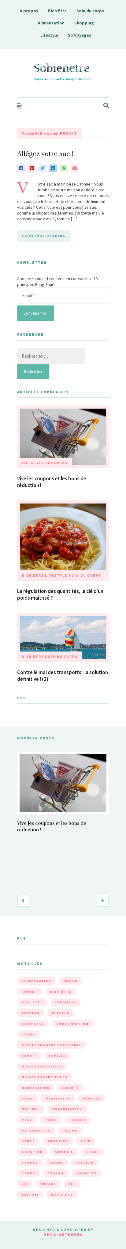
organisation (67, 1109)
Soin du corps (90, 10)
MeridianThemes (63, 1234)
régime (69, 1130)
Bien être (57, 10)
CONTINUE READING (44, 235)
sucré (56, 1162)
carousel (65, 1002)
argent (30, 992)
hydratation (36, 1088)
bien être (32, 1002)
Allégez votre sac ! (45, 154)
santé (28, 1141)
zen (72, 1184)
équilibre (62, 1195)
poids (50, 1120)
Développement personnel (52, 1045)
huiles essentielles (45, 1077)
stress (30, 1162)
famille (57, 1056)
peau (27, 1120)
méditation (58, 1098)
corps (28, 1034)
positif (77, 1120)
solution (32, 1152)
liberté (70, 1088)
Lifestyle (49, 35)
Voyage (48, 1184)
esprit (29, 1056)
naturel (31, 1109)
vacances (87, 1173)
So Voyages (79, 35)
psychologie (36, 1130)
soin (85, 1141)
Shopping (84, 23)
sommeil (64, 1152)
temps (28, 1173)
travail (56, 1173)
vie (25, 1184)
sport (93, 1152)
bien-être (61, 992)
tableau (85, 1162)
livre (27, 1098)
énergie (30, 1195)
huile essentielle (42, 1066)
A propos (29, 10)
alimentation (36, 981)
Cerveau (30, 1013)
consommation (72, 1024)
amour (71, 981)
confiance (33, 1024)
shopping (57, 1141)
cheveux (60, 1013)
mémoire (92, 1098)
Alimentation (51, 23)
